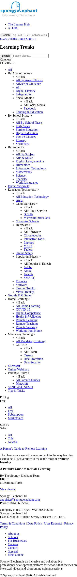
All (10, 69)
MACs (28, 246)
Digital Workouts (18, 186)
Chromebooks (32, 235)
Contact (13, 547)
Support (13, 551)
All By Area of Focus (29, 80)
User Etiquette (53, 523)
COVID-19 (23, 309)
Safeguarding (24, 94)
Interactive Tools (34, 239)
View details (7, 489)
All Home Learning (28, 306)
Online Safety (24, 253)
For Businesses (17, 540)
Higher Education (27, 133)
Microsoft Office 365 (37, 217)
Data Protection (33, 359)
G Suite (28, 214)
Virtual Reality (25, 291)
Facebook (30, 108)
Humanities (23, 165)
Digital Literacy (25, 90)
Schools (13, 537)
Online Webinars (18, 369)
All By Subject (25, 154)
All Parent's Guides (28, 380)
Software (21, 284)
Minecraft (22, 383)
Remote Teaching (27, 323)
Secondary (22, 143)
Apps (19, 200)
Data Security (32, 362)
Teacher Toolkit (25, 288)
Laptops (29, 242)
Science (20, 175)
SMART (29, 277)
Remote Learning (27, 320)
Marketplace (15, 418)
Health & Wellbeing (28, 316)
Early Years (23, 126)
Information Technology (31, 168)
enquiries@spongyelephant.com (20, 499)
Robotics (21, 281)
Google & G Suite (19, 295)
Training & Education (29, 112)
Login (21, 38)
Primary (21, 140)
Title (10, 438)
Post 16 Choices (26, 136)
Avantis (28, 274)
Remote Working (26, 327)
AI (17, 87)
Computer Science (27, 221)
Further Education (27, 129)
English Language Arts (30, 161)
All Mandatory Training (30, 341)
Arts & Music (24, 157)
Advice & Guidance (28, 83)
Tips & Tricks (16, 390)
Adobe (28, 267)
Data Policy (34, 523)
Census (28, 355)
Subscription (15, 414)
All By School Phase (29, 122)
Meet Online (15, 554)
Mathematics (24, 172)
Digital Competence (28, 313)
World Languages (27, 182)
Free (10, 411)
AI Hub (13, 28)
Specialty (21, 179)
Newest (12, 442)
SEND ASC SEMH (20, 387)
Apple (27, 270)
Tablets (28, 249)
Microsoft (14, 366)
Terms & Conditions (12, 523)
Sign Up (31, 38)
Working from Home (29, 330)
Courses (13, 544)
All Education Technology (32, 196)
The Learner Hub (19, 24)
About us (13, 533)
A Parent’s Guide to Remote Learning (23, 448)
